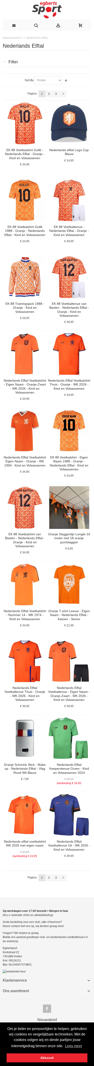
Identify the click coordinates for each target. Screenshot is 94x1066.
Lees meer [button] (73, 1046)
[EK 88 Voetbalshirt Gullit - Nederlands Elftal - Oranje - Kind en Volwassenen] (25, 123)
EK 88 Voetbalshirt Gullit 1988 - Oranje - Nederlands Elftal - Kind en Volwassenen (24, 230)
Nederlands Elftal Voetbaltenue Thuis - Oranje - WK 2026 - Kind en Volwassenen (25, 694)
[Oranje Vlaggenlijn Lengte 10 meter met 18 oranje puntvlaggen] (69, 507)
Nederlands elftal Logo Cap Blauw (69, 152)
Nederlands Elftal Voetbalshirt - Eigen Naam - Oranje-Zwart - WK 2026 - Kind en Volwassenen (25, 386)
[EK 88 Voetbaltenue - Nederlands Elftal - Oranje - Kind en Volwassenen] (69, 200)
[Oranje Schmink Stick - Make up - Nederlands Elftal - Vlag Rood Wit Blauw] (25, 738)
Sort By (29, 80)
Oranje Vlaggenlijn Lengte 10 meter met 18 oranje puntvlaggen (69, 538)
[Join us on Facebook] (47, 1008)
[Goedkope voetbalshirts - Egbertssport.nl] (47, 9)
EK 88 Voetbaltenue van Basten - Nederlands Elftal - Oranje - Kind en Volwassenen (69, 309)
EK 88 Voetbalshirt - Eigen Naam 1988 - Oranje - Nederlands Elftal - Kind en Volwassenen (69, 463)
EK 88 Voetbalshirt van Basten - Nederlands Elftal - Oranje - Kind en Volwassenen (25, 540)
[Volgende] (63, 93)
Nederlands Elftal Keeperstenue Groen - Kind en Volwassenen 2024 (69, 768)
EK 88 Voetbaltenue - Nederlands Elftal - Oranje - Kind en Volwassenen (69, 230)
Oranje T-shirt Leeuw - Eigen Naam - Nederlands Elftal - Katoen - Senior (69, 615)
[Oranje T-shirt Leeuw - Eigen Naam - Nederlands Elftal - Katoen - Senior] (69, 584)
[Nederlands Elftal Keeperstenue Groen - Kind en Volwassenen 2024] (69, 738)
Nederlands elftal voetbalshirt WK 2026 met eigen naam (25, 843)
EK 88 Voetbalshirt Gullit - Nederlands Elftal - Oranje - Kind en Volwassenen (24, 154)
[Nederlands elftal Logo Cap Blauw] (69, 123)
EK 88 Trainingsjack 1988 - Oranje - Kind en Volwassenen (24, 307)
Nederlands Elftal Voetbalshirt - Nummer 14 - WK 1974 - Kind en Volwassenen (25, 615)
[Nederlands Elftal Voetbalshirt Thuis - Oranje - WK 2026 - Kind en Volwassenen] (69, 354)
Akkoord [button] (47, 1058)
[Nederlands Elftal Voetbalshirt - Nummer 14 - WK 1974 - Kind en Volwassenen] (25, 584)
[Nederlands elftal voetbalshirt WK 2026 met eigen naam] (25, 815)
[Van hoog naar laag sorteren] (66, 80)
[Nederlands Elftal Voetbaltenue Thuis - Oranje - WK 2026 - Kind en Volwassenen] (25, 661)
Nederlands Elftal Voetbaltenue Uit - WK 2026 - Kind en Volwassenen (69, 845)
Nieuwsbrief (47, 1020)
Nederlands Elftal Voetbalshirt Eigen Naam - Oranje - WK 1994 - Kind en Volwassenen (25, 461)
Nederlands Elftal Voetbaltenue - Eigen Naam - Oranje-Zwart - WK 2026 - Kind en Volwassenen (69, 694)
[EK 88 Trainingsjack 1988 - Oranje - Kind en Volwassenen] (25, 277)
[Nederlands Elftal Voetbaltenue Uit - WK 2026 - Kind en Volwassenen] (69, 815)
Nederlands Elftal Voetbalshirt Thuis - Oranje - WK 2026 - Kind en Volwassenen (69, 384)
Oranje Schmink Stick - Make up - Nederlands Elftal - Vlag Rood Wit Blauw (25, 768)
